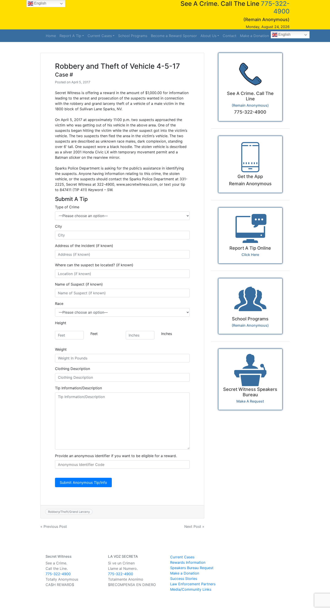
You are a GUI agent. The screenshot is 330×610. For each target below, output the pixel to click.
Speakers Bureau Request (191, 568)
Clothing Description (72, 368)
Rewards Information (187, 562)
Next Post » (194, 526)
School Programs (132, 35)
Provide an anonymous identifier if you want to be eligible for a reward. (116, 456)
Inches (166, 333)
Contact (229, 35)
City (58, 226)
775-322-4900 (58, 574)
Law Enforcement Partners (193, 584)
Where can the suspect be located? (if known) (94, 265)
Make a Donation (254, 35)
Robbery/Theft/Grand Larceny (69, 511)
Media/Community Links (190, 589)
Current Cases (100, 35)
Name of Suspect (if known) (79, 284)
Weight (61, 349)
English (283, 34)
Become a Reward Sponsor (174, 35)
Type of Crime (67, 207)
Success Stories (183, 578)
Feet (94, 333)
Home (51, 35)
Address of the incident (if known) (84, 245)
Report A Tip (70, 35)
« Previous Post (53, 526)
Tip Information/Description (78, 388)
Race (59, 303)
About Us (208, 35)
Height (60, 323)
